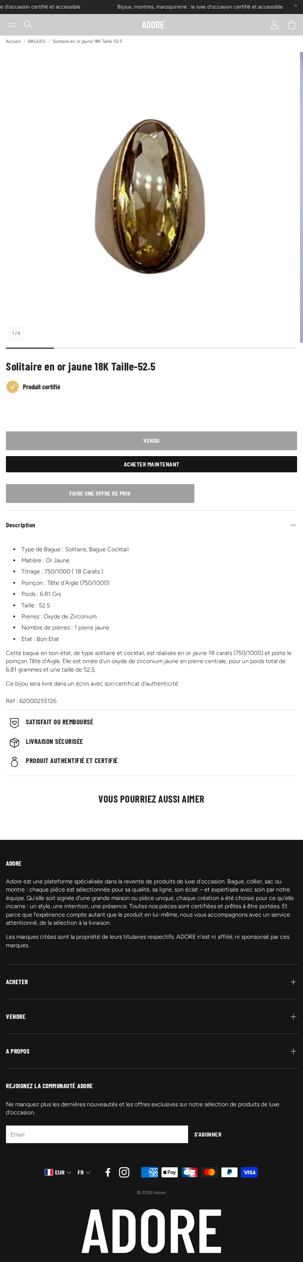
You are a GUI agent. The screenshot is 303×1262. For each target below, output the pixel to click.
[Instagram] (124, 1172)
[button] (11, 24)
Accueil (13, 41)
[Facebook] (108, 1172)
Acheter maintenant (152, 464)
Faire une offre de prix (100, 493)
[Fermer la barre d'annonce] (295, 5)
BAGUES (36, 41)
